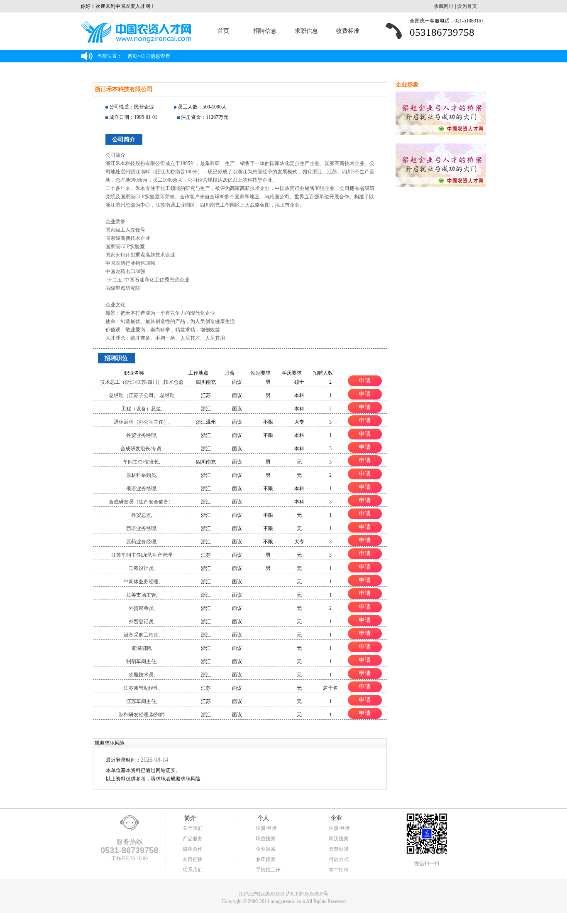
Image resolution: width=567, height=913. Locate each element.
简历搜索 (339, 838)
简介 (189, 818)
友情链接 (193, 859)
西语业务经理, (141, 528)
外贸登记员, (142, 621)
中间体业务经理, (142, 582)
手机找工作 (268, 870)
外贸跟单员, (142, 608)
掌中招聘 (339, 870)
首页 (223, 31)
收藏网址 (444, 6)
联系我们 (193, 870)
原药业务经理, (141, 542)
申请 (365, 380)
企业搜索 (266, 849)
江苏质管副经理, (142, 688)
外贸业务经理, (141, 435)
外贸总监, (141, 515)
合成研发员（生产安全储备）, (142, 502)
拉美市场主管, (141, 595)
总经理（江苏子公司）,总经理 (142, 395)
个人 (262, 818)
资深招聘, (141, 648)
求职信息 (306, 31)
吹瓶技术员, (142, 675)
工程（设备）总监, (141, 409)
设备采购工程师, (142, 635)
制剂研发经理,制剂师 (142, 715)
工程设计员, (142, 568)
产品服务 (193, 838)
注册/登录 (266, 828)
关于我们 (193, 828)
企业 (335, 818)
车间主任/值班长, (141, 462)
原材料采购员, (141, 475)
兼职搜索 (266, 859)
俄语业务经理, (141, 488)
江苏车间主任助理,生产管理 (141, 555)
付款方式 (339, 859)
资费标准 (339, 849)
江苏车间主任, (141, 701)
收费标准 (347, 31)
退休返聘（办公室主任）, (142, 422)
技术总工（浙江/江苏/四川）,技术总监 (141, 382)
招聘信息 (264, 31)
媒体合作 (193, 849)
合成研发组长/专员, (141, 449)
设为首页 (467, 6)
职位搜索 (266, 838)
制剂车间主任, (141, 661)
